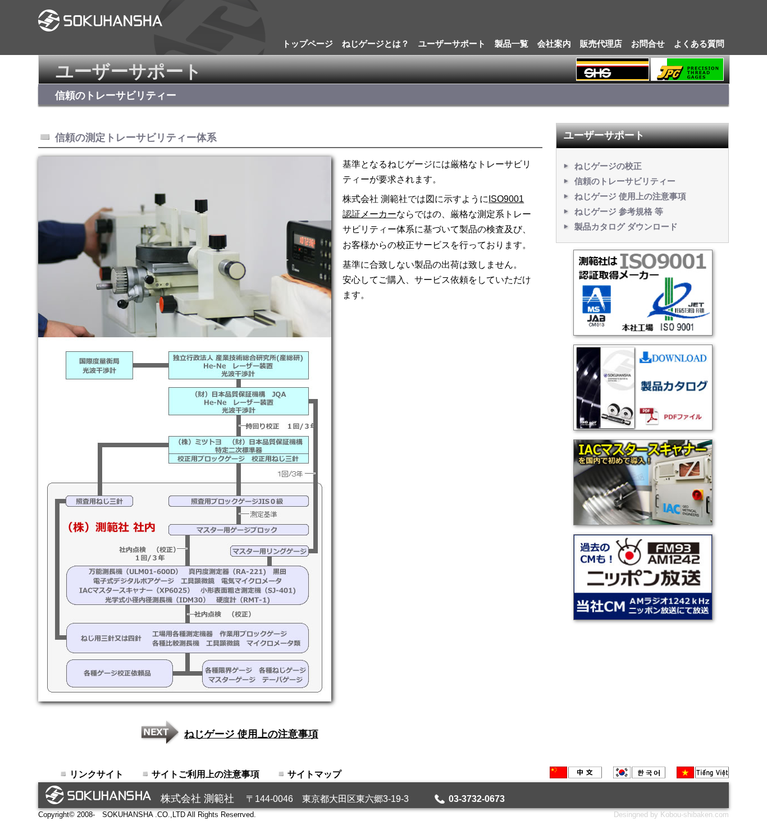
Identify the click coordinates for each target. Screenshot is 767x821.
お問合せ (648, 43)
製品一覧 (511, 43)
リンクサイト (97, 774)
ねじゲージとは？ (375, 43)
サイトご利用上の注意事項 (205, 774)
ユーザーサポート (452, 43)
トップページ (307, 43)
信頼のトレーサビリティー (624, 181)
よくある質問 (699, 43)
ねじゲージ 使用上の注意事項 (251, 734)
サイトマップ (314, 774)
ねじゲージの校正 (608, 166)
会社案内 (554, 43)
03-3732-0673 (477, 799)
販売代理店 (601, 43)
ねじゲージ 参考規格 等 (618, 211)
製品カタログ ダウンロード (626, 226)
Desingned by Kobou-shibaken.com (671, 814)
